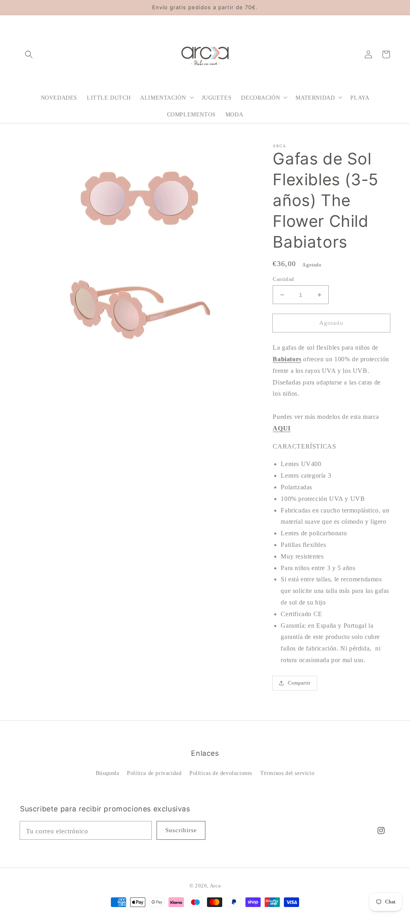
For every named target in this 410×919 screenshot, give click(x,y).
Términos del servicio (287, 773)
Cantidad (283, 279)
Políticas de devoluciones (220, 773)
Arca (215, 886)
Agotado (331, 323)
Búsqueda (107, 773)
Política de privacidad (154, 773)
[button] (29, 54)
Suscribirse (181, 830)
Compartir (299, 683)
